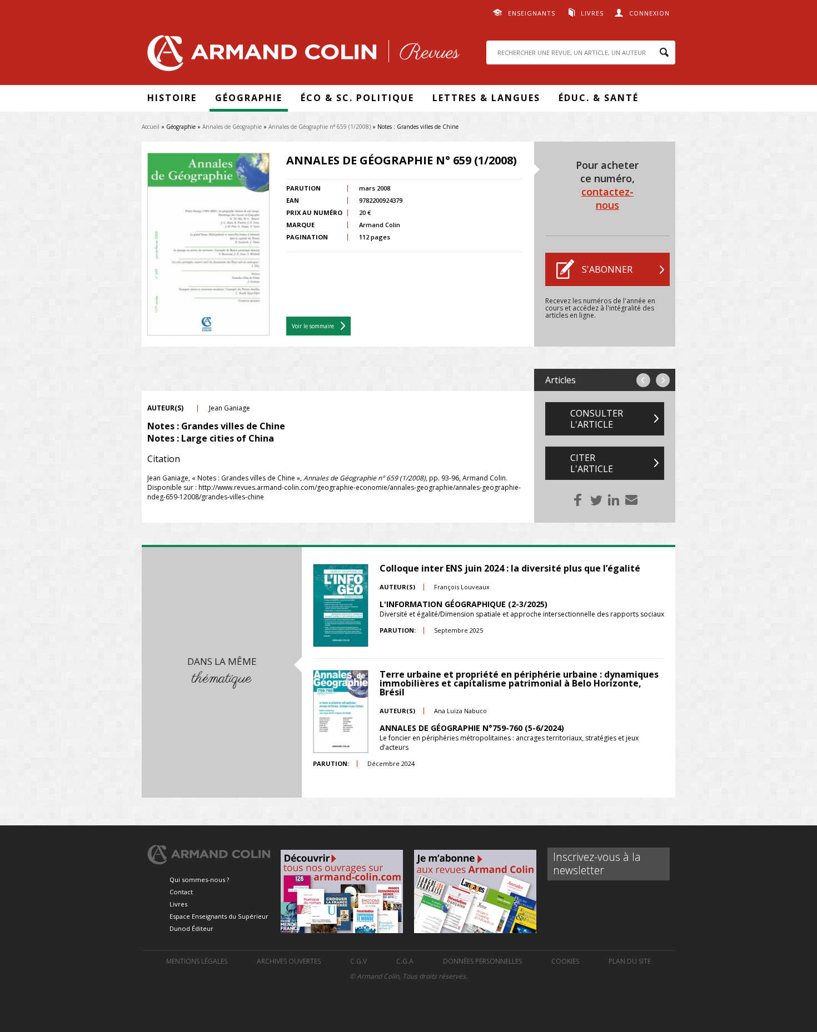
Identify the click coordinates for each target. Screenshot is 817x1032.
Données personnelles (482, 961)
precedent (643, 380)
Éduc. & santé (599, 98)
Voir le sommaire (313, 326)
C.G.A (405, 961)
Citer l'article (591, 463)
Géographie (248, 98)
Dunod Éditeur (191, 928)
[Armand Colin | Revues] (301, 56)
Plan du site (630, 961)
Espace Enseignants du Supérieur (219, 916)
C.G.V (358, 961)
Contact (181, 892)
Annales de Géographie (232, 127)
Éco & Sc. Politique (357, 98)
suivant (663, 380)
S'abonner (607, 269)
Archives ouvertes (289, 961)
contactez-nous (607, 198)
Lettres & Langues (486, 98)
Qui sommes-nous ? (199, 879)
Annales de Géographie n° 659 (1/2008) (319, 127)
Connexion (649, 13)
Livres (592, 13)
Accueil (151, 127)
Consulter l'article (596, 418)
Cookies (565, 961)
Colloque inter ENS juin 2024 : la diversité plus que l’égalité (510, 568)
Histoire (172, 98)
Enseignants (531, 13)
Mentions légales (196, 961)
